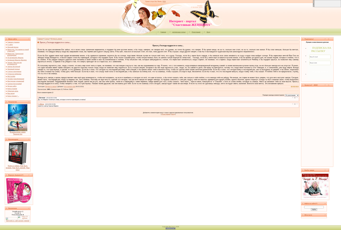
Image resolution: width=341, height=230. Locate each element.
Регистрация (196, 32)
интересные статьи (178, 32)
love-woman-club (69, 86)
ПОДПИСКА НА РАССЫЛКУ (321, 49)
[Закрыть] (313, 6)
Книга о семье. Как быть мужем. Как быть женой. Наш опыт (18, 168)
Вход (208, 32)
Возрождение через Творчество (18, 133)
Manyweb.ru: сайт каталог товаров (17, 220)
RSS (164, 1)
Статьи (46, 39)
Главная (163, 32)
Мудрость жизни (56, 39)
